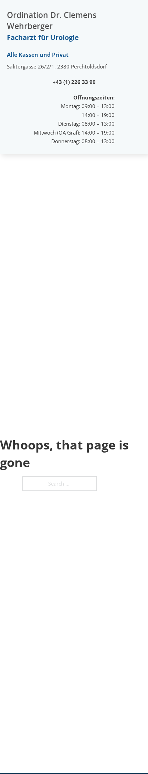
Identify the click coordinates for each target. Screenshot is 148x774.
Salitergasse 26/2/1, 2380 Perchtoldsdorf (57, 66)
